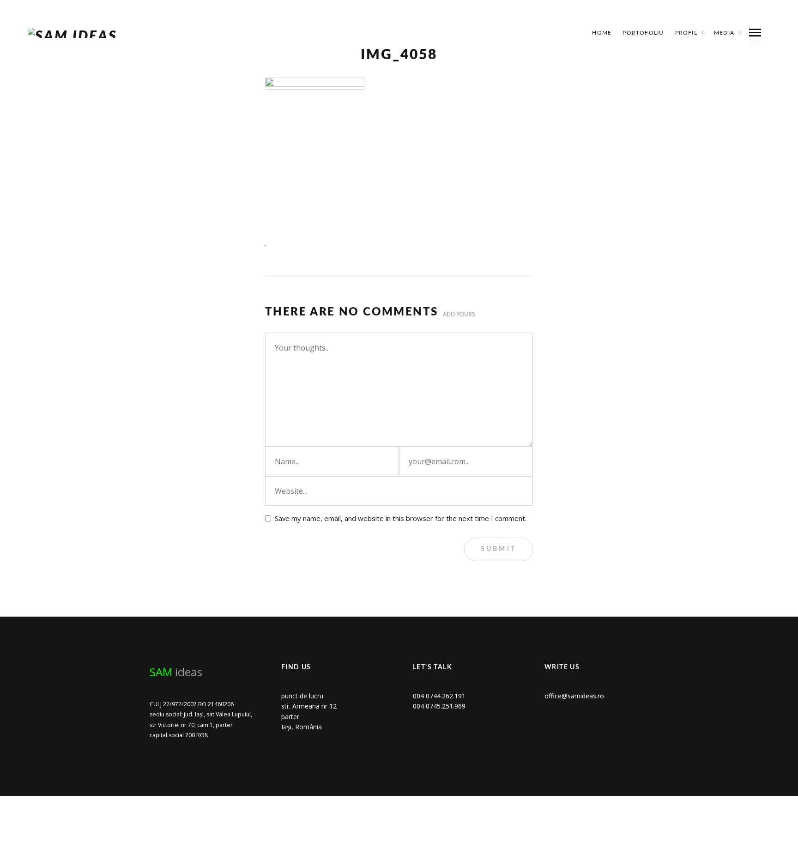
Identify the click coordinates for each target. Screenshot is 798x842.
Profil (686, 33)
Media (724, 33)
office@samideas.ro (574, 695)
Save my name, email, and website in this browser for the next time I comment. (400, 518)
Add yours (459, 314)
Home (601, 33)
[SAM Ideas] (72, 33)
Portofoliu (643, 33)
